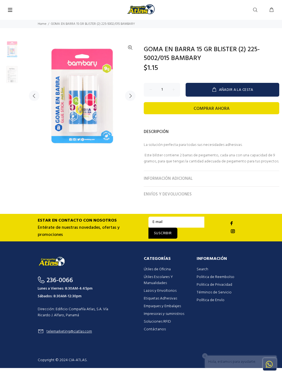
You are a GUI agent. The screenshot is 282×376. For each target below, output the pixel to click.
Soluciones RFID (157, 321)
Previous (34, 96)
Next (130, 96)
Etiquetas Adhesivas (160, 298)
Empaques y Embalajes (162, 306)
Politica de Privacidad (214, 285)
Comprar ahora (212, 108)
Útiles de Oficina (157, 269)
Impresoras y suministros (164, 314)
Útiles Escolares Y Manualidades (158, 280)
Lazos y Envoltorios (160, 291)
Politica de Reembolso (215, 277)
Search (202, 269)
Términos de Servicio (214, 292)
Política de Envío (210, 300)
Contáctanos (155, 329)
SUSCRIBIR (163, 233)
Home (42, 24)
